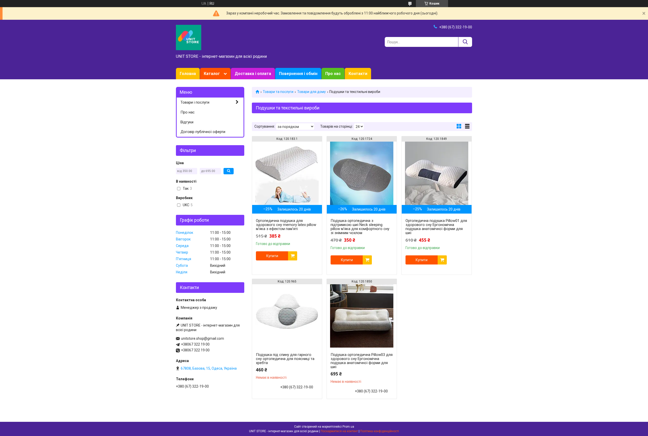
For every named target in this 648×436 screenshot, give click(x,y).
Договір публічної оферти (202, 131)
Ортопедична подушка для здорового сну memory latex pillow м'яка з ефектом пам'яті (286, 225)
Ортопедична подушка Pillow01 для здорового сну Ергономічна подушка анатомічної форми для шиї (436, 227)
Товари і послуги (194, 102)
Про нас (333, 73)
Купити (272, 256)
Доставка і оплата (253, 73)
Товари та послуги (278, 91)
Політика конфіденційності (379, 431)
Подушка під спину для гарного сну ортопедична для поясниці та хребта (285, 359)
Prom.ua (348, 426)
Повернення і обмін (298, 73)
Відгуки (186, 122)
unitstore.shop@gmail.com (202, 338)
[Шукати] (465, 42)
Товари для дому (311, 91)
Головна (188, 73)
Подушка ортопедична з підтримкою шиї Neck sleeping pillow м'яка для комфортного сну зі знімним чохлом (360, 227)
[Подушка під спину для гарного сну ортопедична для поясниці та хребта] (287, 316)
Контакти (358, 73)
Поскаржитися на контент (339, 431)
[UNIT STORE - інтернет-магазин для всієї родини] (188, 37)
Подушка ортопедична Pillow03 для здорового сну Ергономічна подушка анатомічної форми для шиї (362, 361)
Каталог (212, 73)
